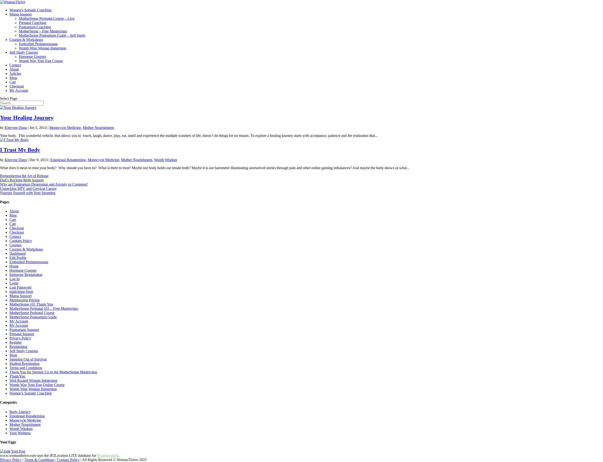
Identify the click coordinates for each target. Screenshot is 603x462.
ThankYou (17, 376)
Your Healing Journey (26, 118)
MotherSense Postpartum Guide (33, 317)
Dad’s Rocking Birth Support (22, 180)
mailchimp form (21, 292)
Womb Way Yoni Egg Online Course (37, 385)
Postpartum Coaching (35, 27)
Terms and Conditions (25, 368)
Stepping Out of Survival (28, 359)
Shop (13, 78)
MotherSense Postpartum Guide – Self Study (52, 35)
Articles (15, 74)
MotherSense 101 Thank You (31, 304)
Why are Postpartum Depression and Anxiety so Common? (44, 184)
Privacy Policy (20, 338)
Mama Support (20, 14)
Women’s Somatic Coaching (30, 10)
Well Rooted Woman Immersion (33, 380)
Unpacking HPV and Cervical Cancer (28, 189)
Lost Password (20, 287)
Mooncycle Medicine (65, 128)
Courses (15, 245)
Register (15, 342)
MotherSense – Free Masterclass (43, 31)
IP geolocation (107, 456)
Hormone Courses (32, 57)
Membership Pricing (24, 300)
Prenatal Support (21, 334)
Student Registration (24, 364)
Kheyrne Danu (16, 128)
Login (13, 283)
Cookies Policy (20, 241)
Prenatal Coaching (32, 23)
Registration (18, 347)
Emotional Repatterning (68, 160)
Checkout (16, 86)
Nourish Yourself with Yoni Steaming (27, 193)
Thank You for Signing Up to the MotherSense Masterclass (53, 372)
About (14, 69)
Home (14, 266)
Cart (12, 82)
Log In (14, 279)
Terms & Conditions (39, 460)
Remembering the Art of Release (24, 176)
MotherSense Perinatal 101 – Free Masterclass (43, 309)
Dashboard (17, 253)
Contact (15, 65)
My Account (18, 90)
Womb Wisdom (165, 160)
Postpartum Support (24, 330)
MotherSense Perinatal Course (31, 313)
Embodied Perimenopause (38, 44)
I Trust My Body (20, 150)
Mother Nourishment (98, 128)
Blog (13, 215)
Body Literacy (20, 412)
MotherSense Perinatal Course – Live (46, 18)
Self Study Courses (23, 52)
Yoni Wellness (20, 433)
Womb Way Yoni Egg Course (41, 61)
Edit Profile (17, 258)
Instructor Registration (25, 275)
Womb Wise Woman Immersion (42, 48)
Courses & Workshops (26, 40)
